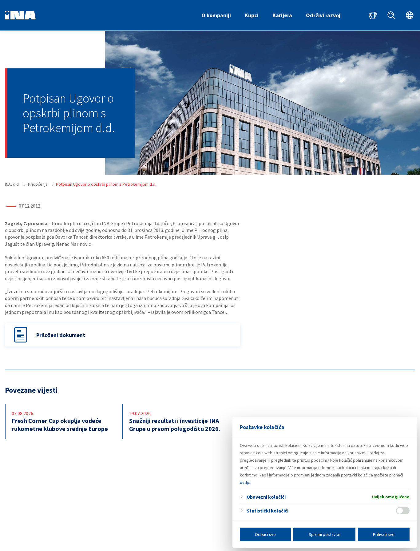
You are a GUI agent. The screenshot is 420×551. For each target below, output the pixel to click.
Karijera (282, 15)
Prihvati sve (383, 534)
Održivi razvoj (323, 15)
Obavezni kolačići (266, 497)
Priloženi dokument (60, 334)
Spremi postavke (324, 534)
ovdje (245, 482)
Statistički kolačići (267, 511)
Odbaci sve (265, 534)
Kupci (252, 15)
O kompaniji (216, 15)
